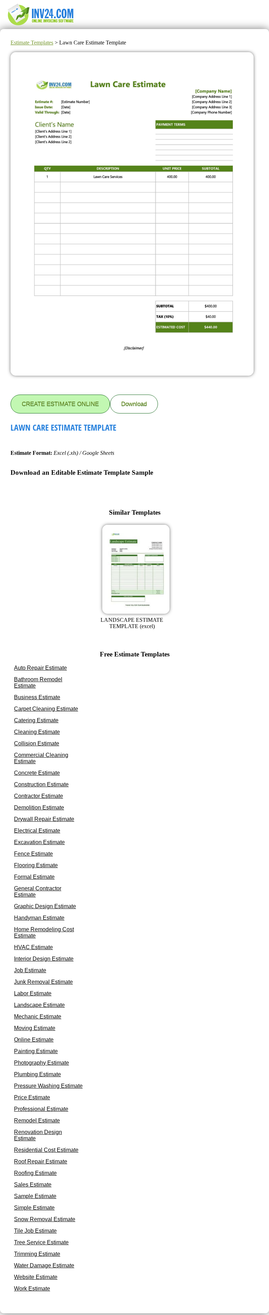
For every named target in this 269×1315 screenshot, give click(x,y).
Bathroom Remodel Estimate (38, 682)
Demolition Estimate (39, 807)
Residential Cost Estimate (46, 1150)
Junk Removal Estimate (43, 982)
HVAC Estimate (33, 947)
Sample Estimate (35, 1196)
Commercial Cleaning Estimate (41, 758)
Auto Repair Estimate (40, 668)
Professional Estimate (41, 1109)
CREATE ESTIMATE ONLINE (60, 404)
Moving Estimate (34, 1028)
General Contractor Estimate (37, 891)
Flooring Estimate (36, 865)
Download (134, 404)
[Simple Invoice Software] (42, 26)
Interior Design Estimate (44, 959)
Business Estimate (37, 697)
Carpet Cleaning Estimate (46, 709)
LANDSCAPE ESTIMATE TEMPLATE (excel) (132, 623)
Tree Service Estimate (41, 1242)
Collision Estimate (36, 743)
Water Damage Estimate (44, 1265)
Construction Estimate (41, 784)
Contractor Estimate (38, 796)
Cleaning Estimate (37, 732)
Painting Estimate (36, 1051)
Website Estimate (35, 1277)
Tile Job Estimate (35, 1231)
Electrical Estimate (37, 831)
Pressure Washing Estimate (48, 1086)
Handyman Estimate (39, 918)
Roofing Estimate (35, 1173)
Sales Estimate (32, 1185)
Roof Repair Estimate (40, 1161)
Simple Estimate (34, 1208)
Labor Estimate (32, 993)
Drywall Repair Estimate (44, 819)
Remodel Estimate (37, 1120)
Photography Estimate (41, 1063)
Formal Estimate (34, 877)
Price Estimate (32, 1097)
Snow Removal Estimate (44, 1219)
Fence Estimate (33, 854)
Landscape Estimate (39, 1005)
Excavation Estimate (39, 842)
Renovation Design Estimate (38, 1135)
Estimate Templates (32, 43)
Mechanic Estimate (37, 1017)
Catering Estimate (36, 720)
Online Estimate (34, 1040)
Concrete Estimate (37, 773)
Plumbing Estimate (37, 1074)
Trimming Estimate (37, 1254)
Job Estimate (30, 970)
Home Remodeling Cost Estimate (44, 932)
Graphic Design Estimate (45, 906)
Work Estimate (32, 1289)
